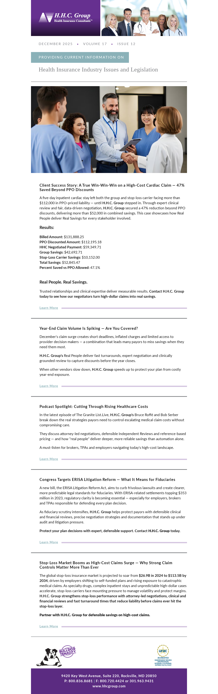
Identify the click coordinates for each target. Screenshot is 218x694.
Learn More (49, 308)
